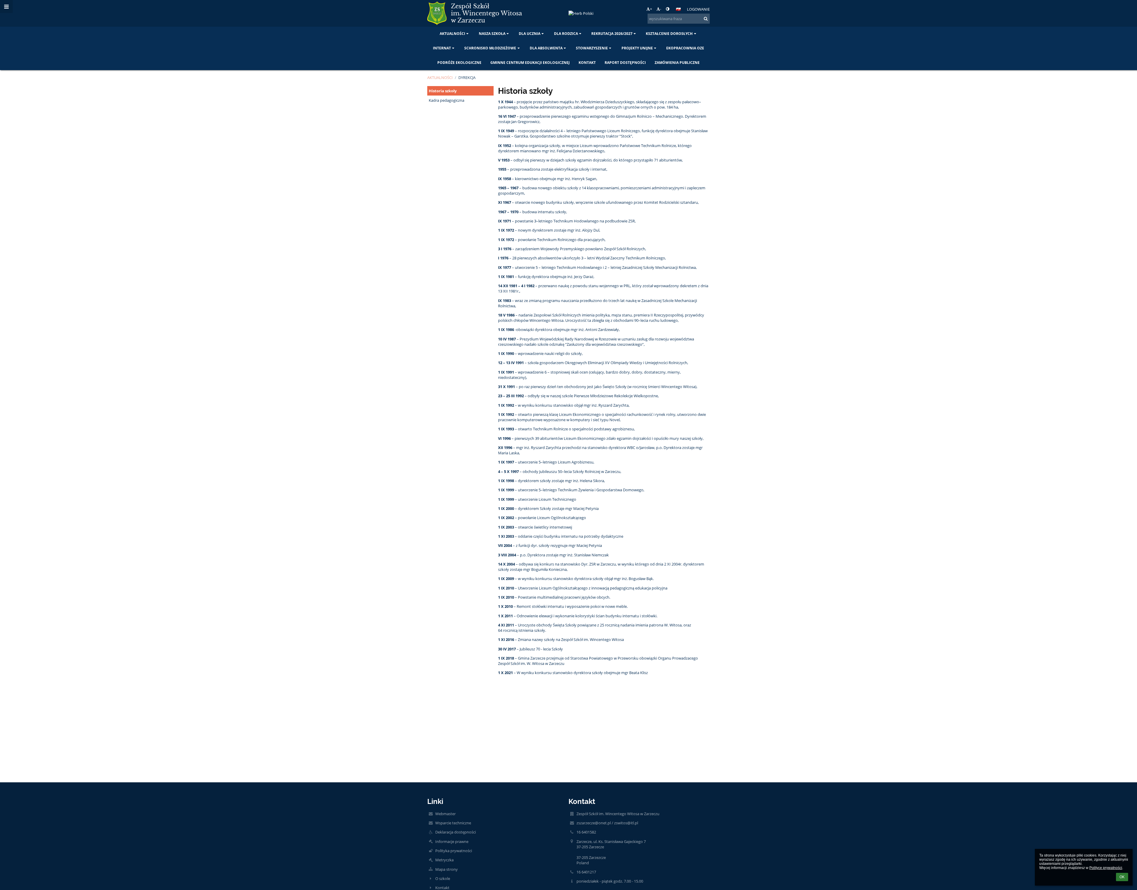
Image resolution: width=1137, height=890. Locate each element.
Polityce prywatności (1105, 868)
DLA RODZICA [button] (566, 33)
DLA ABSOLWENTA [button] (546, 48)
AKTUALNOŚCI (440, 77)
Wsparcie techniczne (453, 823)
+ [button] (651, 9)
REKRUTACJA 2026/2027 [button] (611, 33)
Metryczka (444, 859)
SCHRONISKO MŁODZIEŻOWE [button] (490, 48)
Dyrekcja (467, 77)
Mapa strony (446, 869)
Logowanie (698, 9)
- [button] (660, 9)
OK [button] (1122, 877)
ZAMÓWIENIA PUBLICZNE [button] (677, 62)
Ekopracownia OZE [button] (685, 48)
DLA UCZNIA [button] (529, 33)
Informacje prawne (451, 841)
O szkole (442, 878)
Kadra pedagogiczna (446, 100)
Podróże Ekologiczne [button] (459, 62)
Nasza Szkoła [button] (492, 33)
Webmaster (445, 813)
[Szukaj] (705, 18)
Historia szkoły (443, 90)
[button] (667, 9)
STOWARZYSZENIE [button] (592, 48)
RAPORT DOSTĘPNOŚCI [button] (625, 62)
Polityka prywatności (453, 850)
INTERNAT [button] (442, 48)
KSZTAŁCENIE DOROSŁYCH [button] (669, 33)
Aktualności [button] (452, 33)
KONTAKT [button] (587, 62)
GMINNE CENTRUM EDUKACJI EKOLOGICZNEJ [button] (530, 62)
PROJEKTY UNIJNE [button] (637, 48)
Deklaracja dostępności (455, 832)
